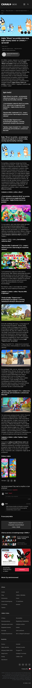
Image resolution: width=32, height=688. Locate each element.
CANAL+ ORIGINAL (20, 595)
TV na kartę (4, 605)
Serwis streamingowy (6, 601)
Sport (25, 544)
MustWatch (4, 660)
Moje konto (4, 654)
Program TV (19, 650)
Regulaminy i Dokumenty (22, 621)
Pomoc (3, 644)
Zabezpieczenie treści (7, 624)
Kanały (3, 657)
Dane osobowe (20, 631)
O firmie (3, 618)
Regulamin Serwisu (6, 627)
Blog (2, 11)
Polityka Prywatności (6, 634)
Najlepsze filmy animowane (8, 50)
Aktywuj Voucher (20, 647)
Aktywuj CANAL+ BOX (7, 650)
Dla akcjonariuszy (5, 621)
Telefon (3, 608)
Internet (18, 605)
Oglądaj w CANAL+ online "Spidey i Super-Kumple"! (14, 438)
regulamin (15, 490)
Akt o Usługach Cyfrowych (23, 634)
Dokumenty (4, 598)
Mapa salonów (5, 647)
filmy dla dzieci (9, 11)
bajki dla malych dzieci (21, 11)
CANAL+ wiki (19, 657)
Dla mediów (19, 618)
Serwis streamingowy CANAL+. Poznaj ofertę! (23, 538)
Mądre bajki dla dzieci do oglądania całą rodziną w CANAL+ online (16, 525)
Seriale (3, 592)
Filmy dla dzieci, (18, 49)
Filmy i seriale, (20, 544)
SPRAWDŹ (22, 570)
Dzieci (17, 598)
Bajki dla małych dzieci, (8, 49)
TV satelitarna (19, 601)
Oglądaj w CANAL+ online (13, 240)
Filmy (2, 595)
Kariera (18, 627)
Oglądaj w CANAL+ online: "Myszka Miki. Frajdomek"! (14, 293)
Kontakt (18, 644)
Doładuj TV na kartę (21, 654)
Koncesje (3, 631)
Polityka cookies (20, 624)
